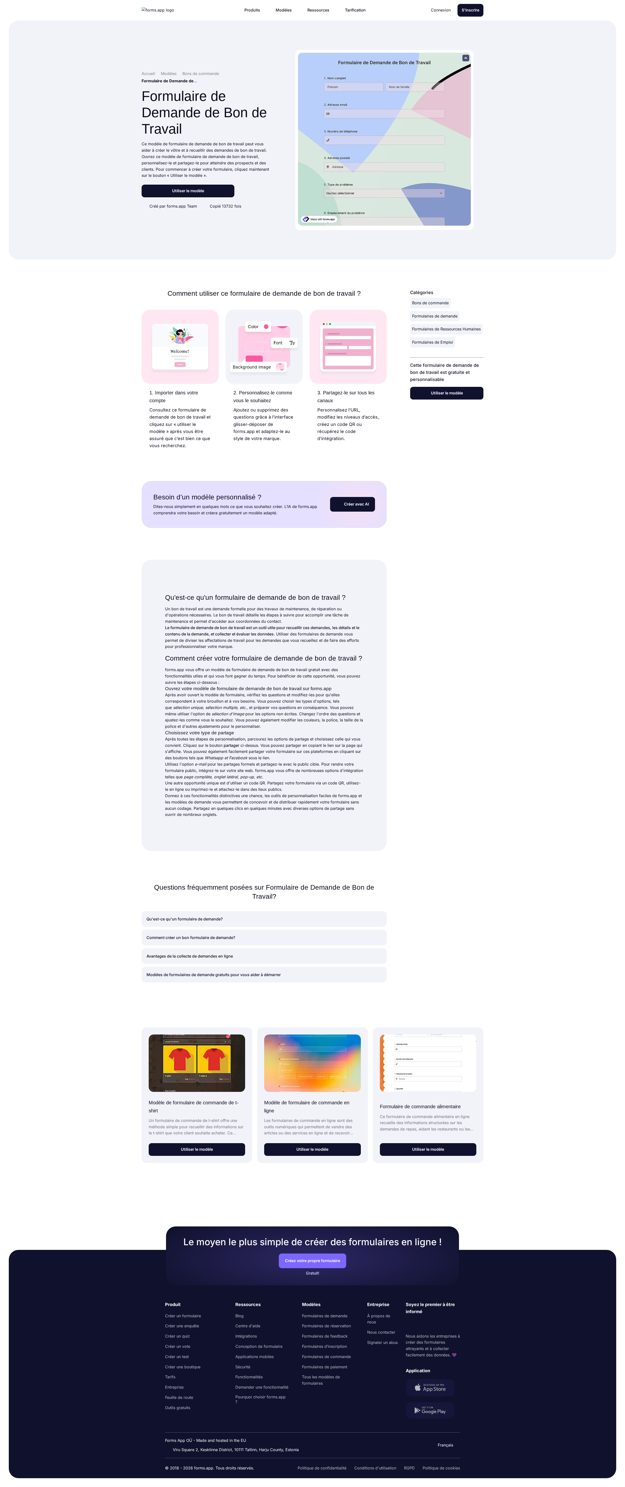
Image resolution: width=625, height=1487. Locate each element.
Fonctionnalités (249, 1376)
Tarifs (170, 1376)
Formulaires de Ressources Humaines (446, 329)
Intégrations (246, 1336)
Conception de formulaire (258, 1346)
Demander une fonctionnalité (261, 1387)
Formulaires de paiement (324, 1366)
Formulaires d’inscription (324, 1346)
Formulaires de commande (326, 1356)
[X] (431, 1324)
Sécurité (242, 1366)
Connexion (441, 10)
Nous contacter (381, 1332)
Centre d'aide (247, 1325)
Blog (239, 1315)
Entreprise (174, 1387)
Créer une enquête (182, 1325)
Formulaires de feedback (325, 1336)
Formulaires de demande (435, 316)
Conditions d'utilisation (375, 1468)
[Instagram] (420, 1324)
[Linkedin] (410, 1324)
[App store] (433, 1388)
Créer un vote (177, 1346)
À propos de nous (378, 1319)
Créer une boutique (182, 1366)
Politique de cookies (441, 1468)
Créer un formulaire (183, 1315)
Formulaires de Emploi (432, 342)
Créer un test (177, 1356)
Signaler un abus (382, 1342)
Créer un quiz (177, 1336)
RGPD (409, 1468)
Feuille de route (179, 1397)
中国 (443, 1431)
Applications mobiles (254, 1356)
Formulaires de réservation (326, 1325)
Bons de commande (430, 302)
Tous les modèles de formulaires (321, 1380)
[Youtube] (442, 1324)
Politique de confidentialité (322, 1468)
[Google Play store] (433, 1411)
